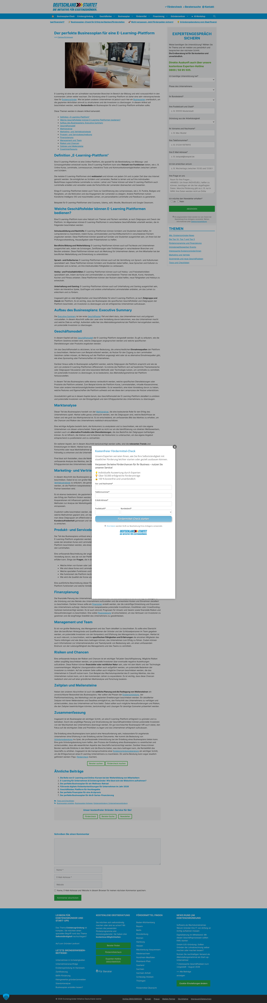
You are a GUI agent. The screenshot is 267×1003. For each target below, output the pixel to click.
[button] (6, 997)
